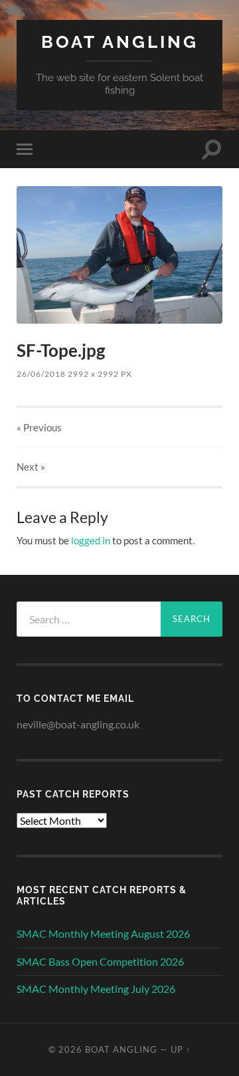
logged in (90, 540)
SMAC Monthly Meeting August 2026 (103, 933)
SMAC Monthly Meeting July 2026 (96, 988)
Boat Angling (120, 41)
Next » (31, 467)
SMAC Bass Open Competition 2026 (100, 961)
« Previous (39, 427)
